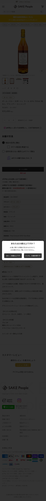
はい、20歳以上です (13, 256)
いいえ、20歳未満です (32, 256)
